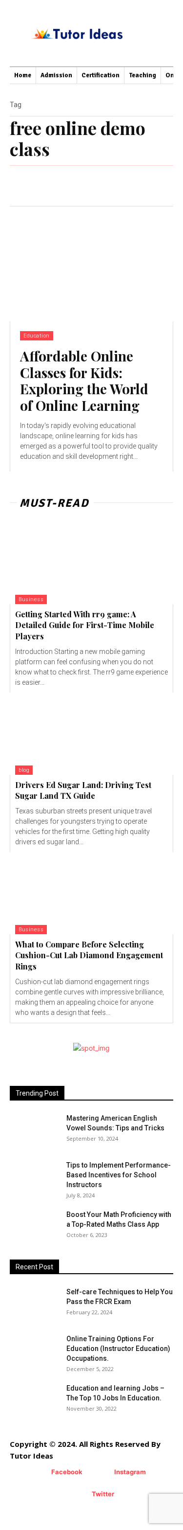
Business (31, 599)
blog (24, 770)
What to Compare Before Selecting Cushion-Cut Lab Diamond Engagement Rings (89, 955)
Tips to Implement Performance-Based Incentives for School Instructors (118, 1175)
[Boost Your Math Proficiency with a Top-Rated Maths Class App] (34, 1227)
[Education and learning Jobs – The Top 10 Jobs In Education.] (34, 1400)
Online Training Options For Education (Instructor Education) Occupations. (118, 1348)
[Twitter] (77, 1494)
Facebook (66, 1472)
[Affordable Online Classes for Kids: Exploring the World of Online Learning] (91, 263)
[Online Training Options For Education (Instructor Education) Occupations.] (34, 1351)
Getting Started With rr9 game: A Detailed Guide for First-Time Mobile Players (84, 625)
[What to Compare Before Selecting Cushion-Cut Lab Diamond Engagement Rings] (91, 893)
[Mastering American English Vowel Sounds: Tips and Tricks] (34, 1130)
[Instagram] (99, 1472)
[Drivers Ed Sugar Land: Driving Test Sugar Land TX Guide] (91, 734)
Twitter (103, 1494)
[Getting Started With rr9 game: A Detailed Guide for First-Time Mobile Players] (91, 563)
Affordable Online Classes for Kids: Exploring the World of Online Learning (84, 380)
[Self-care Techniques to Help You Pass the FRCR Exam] (24, 1296)
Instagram (130, 1472)
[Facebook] (36, 1472)
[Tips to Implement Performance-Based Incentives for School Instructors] (27, 1172)
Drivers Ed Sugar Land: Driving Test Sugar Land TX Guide (83, 790)
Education (36, 336)
